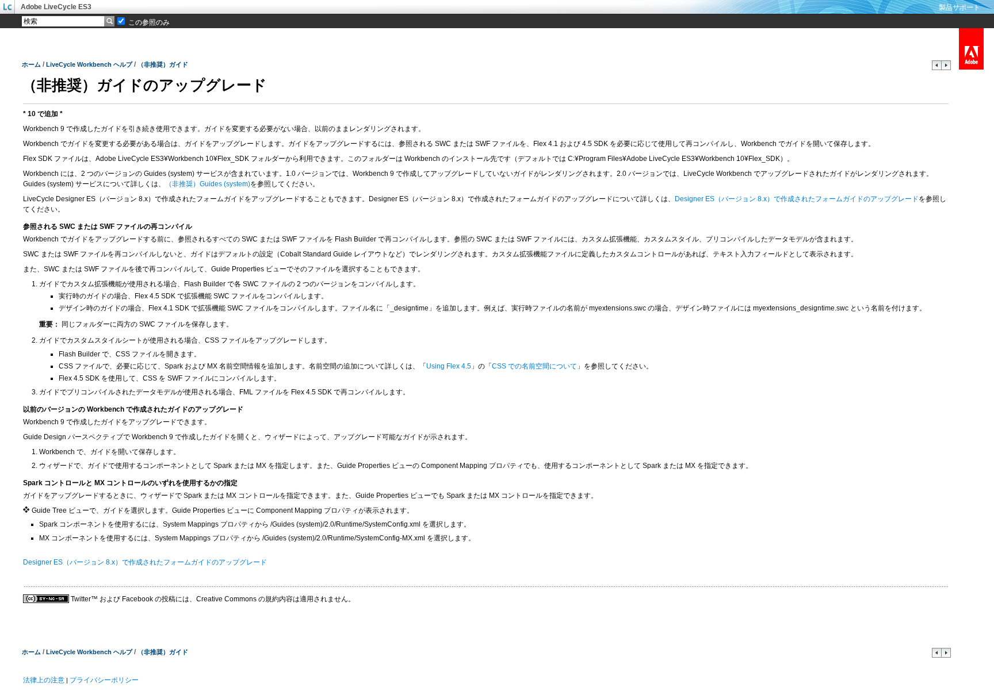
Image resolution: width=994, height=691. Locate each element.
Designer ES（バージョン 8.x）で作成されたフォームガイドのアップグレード (797, 199)
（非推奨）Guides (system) (207, 184)
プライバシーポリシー (104, 680)
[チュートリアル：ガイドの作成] (937, 67)
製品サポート (959, 7)
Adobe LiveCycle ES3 (56, 7)
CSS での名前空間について (534, 366)
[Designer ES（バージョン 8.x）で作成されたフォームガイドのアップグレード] (946, 67)
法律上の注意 (43, 680)
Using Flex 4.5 (448, 366)
